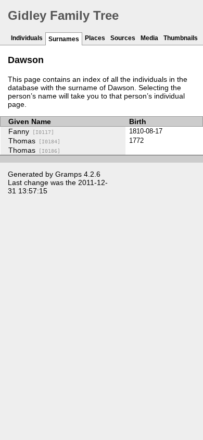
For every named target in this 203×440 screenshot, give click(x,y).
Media (149, 38)
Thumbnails (180, 38)
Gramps (68, 174)
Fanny (31, 131)
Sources (122, 38)
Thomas (34, 141)
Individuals (27, 38)
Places (95, 38)
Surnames (63, 39)
